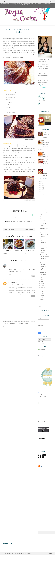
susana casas (13, 282)
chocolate (28, 221)
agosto (42, 214)
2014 (40, 289)
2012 (40, 293)
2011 (40, 295)
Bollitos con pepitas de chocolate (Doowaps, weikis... (43, 276)
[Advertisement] (43, 497)
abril (42, 281)
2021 (40, 192)
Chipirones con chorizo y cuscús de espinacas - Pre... (44, 266)
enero (42, 287)
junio (42, 218)
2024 (40, 186)
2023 (40, 188)
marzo (42, 283)
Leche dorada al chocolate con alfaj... (7, 252)
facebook (43, 100)
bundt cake (18, 221)
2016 (40, 202)
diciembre (43, 206)
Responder (33, 276)
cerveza (23, 221)
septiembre (43, 212)
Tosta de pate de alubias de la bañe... (29, 252)
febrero (42, 285)
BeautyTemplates (14, 553)
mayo (42, 220)
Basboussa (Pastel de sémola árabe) (44, 223)
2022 (40, 190)
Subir (49, 553)
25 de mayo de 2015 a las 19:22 (15, 267)
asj (9, 265)
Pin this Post (20, 217)
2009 (40, 299)
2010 (40, 297)
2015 (40, 204)
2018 (40, 198)
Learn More (25, 7)
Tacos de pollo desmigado (18, 251)
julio (41, 216)
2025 (40, 184)
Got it (31, 7)
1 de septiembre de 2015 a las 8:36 (16, 284)
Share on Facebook (12, 214)
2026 (40, 181)
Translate (42, 343)
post (32, 221)
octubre (42, 210)
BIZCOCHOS (12, 221)
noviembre (43, 208)
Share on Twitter (27, 214)
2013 (40, 291)
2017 (40, 200)
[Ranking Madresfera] (43, 356)
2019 (40, 196)
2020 (40, 194)
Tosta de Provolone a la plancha (44, 234)
